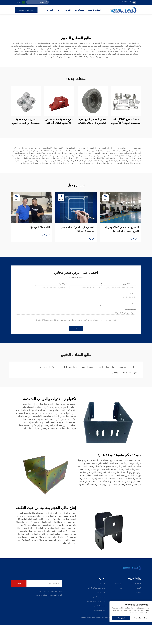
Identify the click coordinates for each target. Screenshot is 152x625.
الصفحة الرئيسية (94, 10)
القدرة (68, 10)
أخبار (58, 10)
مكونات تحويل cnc (46, 367)
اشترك (19, 583)
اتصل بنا (50, 10)
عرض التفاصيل (126, 101)
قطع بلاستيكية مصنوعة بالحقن (124, 372)
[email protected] (125, 1)
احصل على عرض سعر (26, 10)
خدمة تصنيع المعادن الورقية (96, 588)
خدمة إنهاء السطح (99, 606)
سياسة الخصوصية (86, 617)
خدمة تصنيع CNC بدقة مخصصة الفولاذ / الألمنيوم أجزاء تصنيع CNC (126, 121)
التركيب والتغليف (99, 610)
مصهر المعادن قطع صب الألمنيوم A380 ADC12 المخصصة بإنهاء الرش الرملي (92, 121)
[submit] (46, 2)
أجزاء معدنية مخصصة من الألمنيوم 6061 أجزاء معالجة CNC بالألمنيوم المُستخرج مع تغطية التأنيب (59, 121)
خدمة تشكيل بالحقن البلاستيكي (95, 601)
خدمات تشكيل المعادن (68, 367)
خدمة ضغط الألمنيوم (98, 597)
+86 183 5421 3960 (46, 591)
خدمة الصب (101, 584)
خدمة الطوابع (87, 367)
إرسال (76, 328)
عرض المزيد (134, 238)
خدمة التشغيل (100, 592)
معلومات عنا (79, 10)
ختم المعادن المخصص (128, 367)
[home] (123, 9)
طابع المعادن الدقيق (106, 367)
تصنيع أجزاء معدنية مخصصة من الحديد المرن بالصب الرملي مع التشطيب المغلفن (26, 121)
